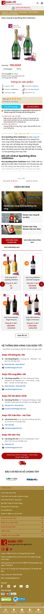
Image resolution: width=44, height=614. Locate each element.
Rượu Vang (13, 12)
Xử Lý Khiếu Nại (6, 510)
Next (41, 284)
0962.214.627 (20, 364)
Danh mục (6, 612)
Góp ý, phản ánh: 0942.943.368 (11, 574)
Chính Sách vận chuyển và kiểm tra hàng (14, 496)
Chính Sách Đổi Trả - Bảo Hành (11, 500)
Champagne (23, 12)
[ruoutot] (12, 3)
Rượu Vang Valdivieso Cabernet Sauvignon (33, 278)
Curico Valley (11, 93)
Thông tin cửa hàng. (11, 101)
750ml (18, 69)
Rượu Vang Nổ (35, 89)
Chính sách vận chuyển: (12, 116)
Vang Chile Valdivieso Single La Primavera (33, 318)
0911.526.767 (9, 405)
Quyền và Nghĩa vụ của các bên (11, 513)
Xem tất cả (22, 335)
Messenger (38, 612)
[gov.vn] (19, 599)
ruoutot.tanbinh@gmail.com (15, 409)
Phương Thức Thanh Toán (9, 506)
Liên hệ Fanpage (11, 106)
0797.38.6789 (9, 425)
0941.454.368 (9, 364)
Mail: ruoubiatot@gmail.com (10, 578)
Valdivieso (35, 86)
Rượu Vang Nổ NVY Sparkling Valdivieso (11, 278)
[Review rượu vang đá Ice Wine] (12, 218)
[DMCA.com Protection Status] (6, 599)
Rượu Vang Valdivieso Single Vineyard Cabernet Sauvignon (11, 318)
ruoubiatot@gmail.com (13, 368)
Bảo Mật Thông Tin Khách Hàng (11, 503)
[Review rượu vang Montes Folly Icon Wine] (12, 229)
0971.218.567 (19, 405)
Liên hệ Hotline (33, 106)
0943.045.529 (21, 386)
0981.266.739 (9, 444)
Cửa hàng (14, 612)
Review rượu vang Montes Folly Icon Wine (32, 227)
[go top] (41, 600)
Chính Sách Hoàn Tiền (8, 493)
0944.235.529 (9, 386)
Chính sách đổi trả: (10, 124)
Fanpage (22, 612)
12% (34, 93)
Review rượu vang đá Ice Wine (31, 216)
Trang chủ (5, 12)
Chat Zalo (30, 612)
